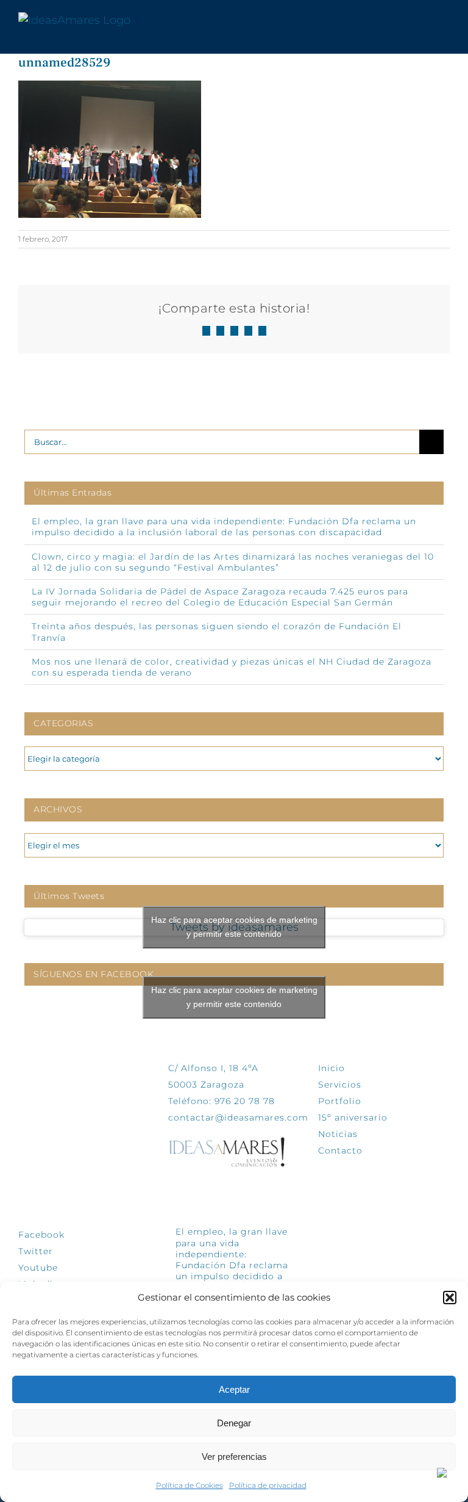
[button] (450, 1297)
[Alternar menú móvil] (445, 20)
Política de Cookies (189, 1485)
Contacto (340, 1150)
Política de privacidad (268, 1485)
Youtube (38, 1267)
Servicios (339, 1084)
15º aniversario (353, 1117)
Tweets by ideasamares (234, 927)
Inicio (331, 1068)
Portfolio (339, 1101)
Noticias (338, 1133)
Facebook (41, 1234)
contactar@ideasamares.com (238, 1117)
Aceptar (234, 1389)
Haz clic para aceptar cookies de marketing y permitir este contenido (234, 927)
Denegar (234, 1423)
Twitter (35, 1251)
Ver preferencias (234, 1456)
